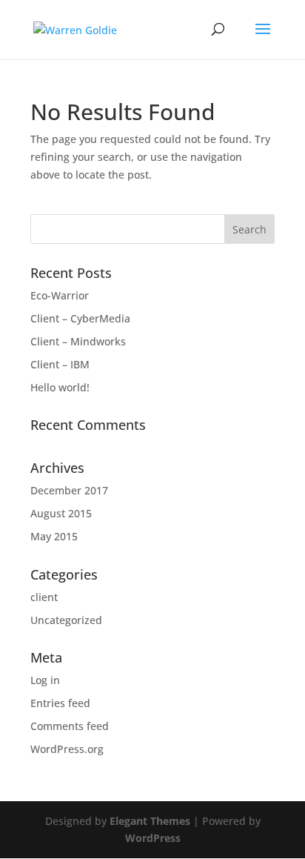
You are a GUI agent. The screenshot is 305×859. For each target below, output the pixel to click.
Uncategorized (66, 620)
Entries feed (60, 703)
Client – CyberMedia (80, 318)
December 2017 (69, 490)
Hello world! (60, 387)
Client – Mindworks (78, 341)
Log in (45, 680)
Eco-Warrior (59, 295)
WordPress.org (67, 749)
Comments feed (69, 726)
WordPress (153, 838)
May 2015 (54, 536)
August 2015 (61, 513)
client (44, 597)
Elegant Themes (150, 821)
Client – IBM (60, 364)
